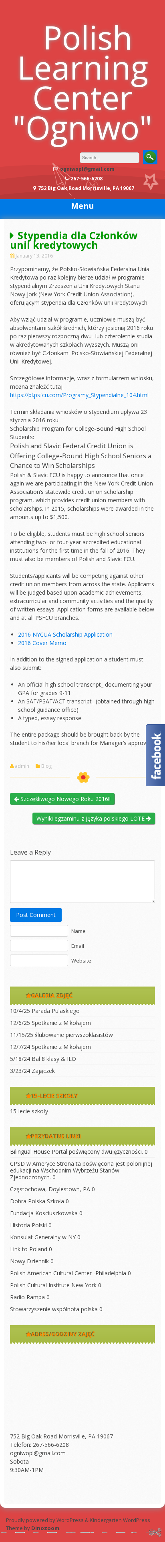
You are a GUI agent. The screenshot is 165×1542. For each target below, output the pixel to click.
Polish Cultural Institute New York (53, 1285)
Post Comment (36, 915)
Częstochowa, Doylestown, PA (50, 1189)
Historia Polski (28, 1225)
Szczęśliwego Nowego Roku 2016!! (65, 799)
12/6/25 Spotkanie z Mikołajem (50, 1023)
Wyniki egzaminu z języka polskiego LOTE (91, 818)
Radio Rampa (27, 1297)
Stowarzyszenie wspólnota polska (54, 1309)
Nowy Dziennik (29, 1261)
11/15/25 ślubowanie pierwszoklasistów (61, 1035)
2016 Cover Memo (42, 643)
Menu (82, 205)
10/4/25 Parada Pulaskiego (45, 1011)
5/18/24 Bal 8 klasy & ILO (43, 1059)
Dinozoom (45, 1528)
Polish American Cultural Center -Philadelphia (68, 1273)
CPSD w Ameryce (32, 1163)
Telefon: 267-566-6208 (39, 1444)
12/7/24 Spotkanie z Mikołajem (50, 1047)
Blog (46, 766)
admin (22, 766)
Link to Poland (28, 1249)
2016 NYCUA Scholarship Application (65, 634)
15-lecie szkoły (29, 1111)
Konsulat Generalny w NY (43, 1237)
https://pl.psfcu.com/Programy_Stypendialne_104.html (79, 395)
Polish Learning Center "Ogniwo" (82, 82)
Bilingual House (30, 1151)
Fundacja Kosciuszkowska (44, 1213)
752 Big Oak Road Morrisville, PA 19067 (61, 1436)
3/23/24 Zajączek (32, 1071)
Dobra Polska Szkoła (37, 1201)
